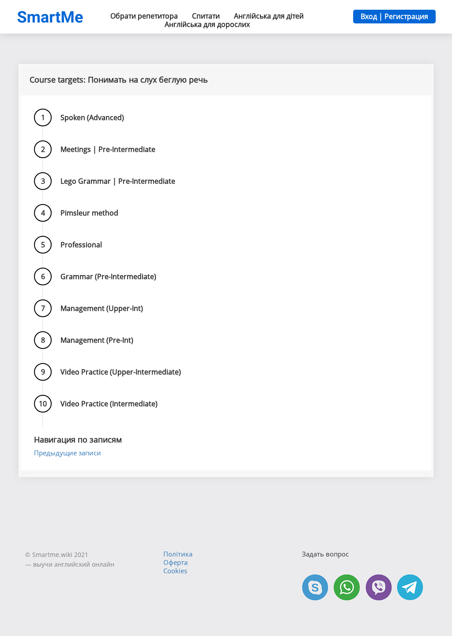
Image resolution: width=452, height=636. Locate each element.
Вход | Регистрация (394, 16)
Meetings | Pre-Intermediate (107, 149)
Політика (177, 553)
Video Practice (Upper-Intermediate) (120, 372)
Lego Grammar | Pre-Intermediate (117, 181)
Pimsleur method (89, 213)
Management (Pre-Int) (96, 340)
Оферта (175, 562)
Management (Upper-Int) (101, 308)
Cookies (175, 570)
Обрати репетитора (144, 16)
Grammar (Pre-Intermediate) (108, 276)
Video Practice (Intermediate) (109, 404)
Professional (81, 245)
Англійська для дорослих (207, 24)
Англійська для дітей (269, 16)
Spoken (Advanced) (92, 117)
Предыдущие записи (67, 452)
